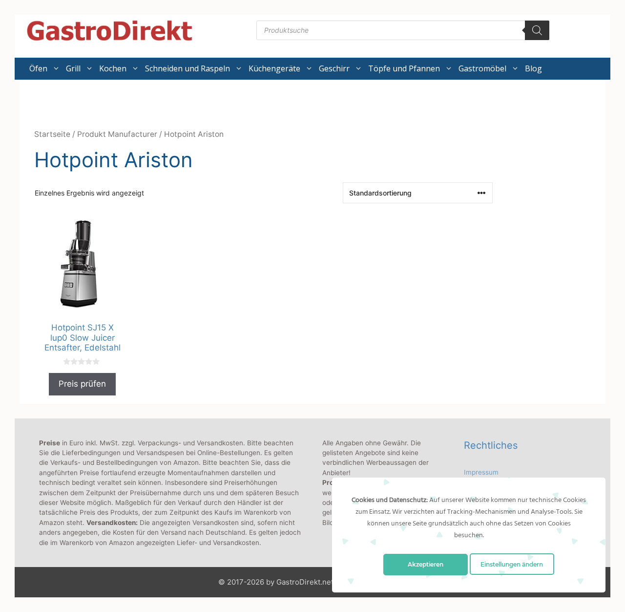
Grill (73, 68)
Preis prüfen (82, 384)
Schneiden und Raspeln (187, 68)
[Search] (537, 30)
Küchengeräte (274, 68)
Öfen (38, 68)
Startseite (52, 134)
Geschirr (334, 68)
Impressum (481, 472)
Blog (533, 68)
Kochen (112, 68)
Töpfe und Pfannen (404, 68)
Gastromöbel (482, 68)
